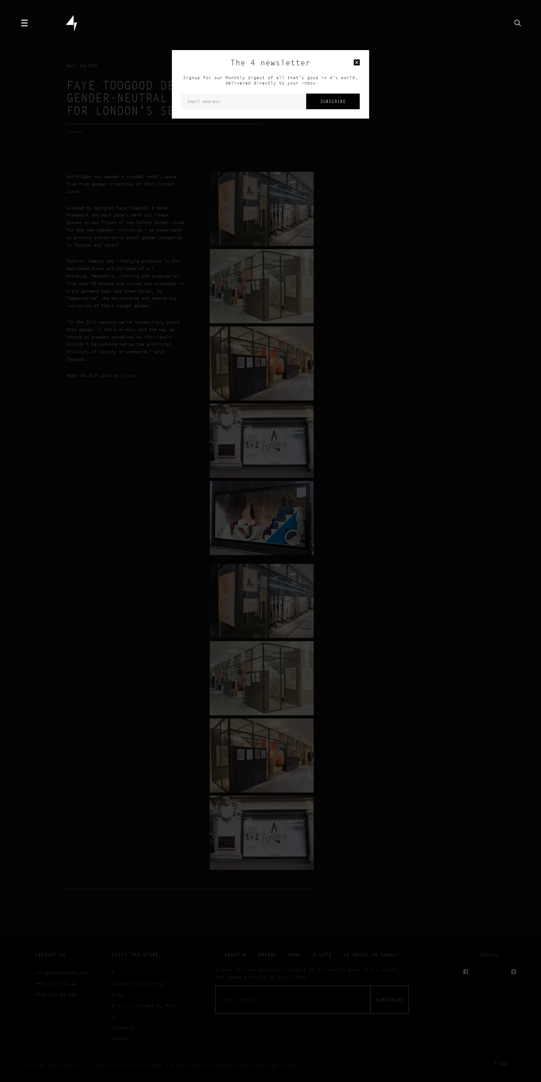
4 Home (71, 23)
